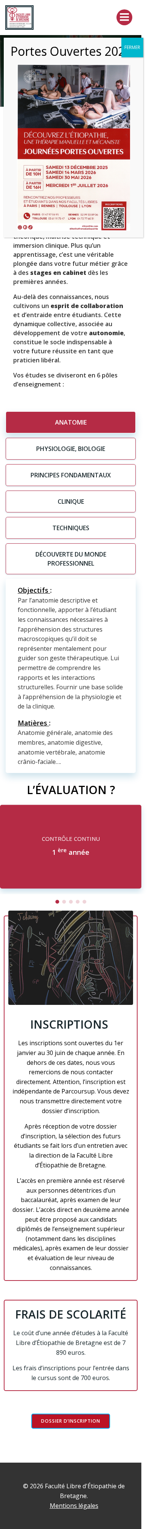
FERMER (132, 47)
